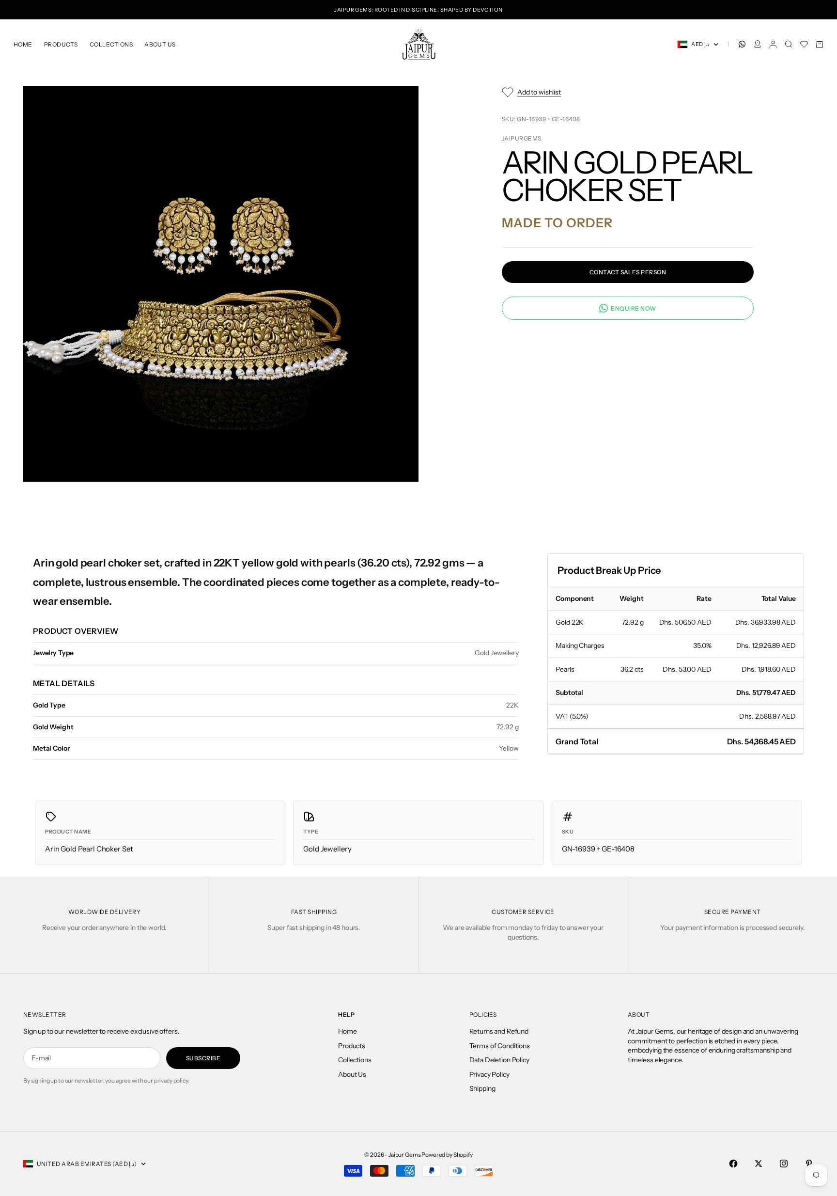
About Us (160, 44)
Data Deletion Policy (499, 1059)
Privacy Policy (489, 1074)
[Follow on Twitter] (758, 1163)
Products (61, 44)
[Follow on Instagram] (784, 1163)
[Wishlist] (804, 44)
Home (23, 44)
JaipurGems (522, 138)
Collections (111, 44)
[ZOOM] (395, 458)
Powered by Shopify (446, 1154)
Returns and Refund (498, 1031)
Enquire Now (633, 308)
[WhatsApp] (742, 44)
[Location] (757, 44)
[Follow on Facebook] (733, 1163)
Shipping (482, 1088)
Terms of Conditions (499, 1045)
